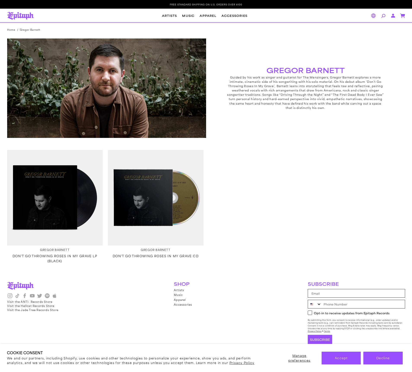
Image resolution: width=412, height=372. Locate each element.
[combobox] (314, 304)
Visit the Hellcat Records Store (31, 305)
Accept (341, 357)
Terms (327, 331)
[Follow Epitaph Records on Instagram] (10, 297)
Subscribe (320, 339)
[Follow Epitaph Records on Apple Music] (54, 297)
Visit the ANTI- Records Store (30, 301)
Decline (383, 357)
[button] (383, 16)
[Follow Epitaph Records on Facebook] (24, 297)
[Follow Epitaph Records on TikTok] (17, 297)
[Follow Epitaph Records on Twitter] (39, 297)
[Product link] (55, 198)
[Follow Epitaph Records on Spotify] (47, 297)
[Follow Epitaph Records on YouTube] (32, 297)
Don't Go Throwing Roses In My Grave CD (156, 256)
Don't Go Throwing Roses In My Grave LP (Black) (55, 258)
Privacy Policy (242, 362)
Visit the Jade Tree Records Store (33, 310)
